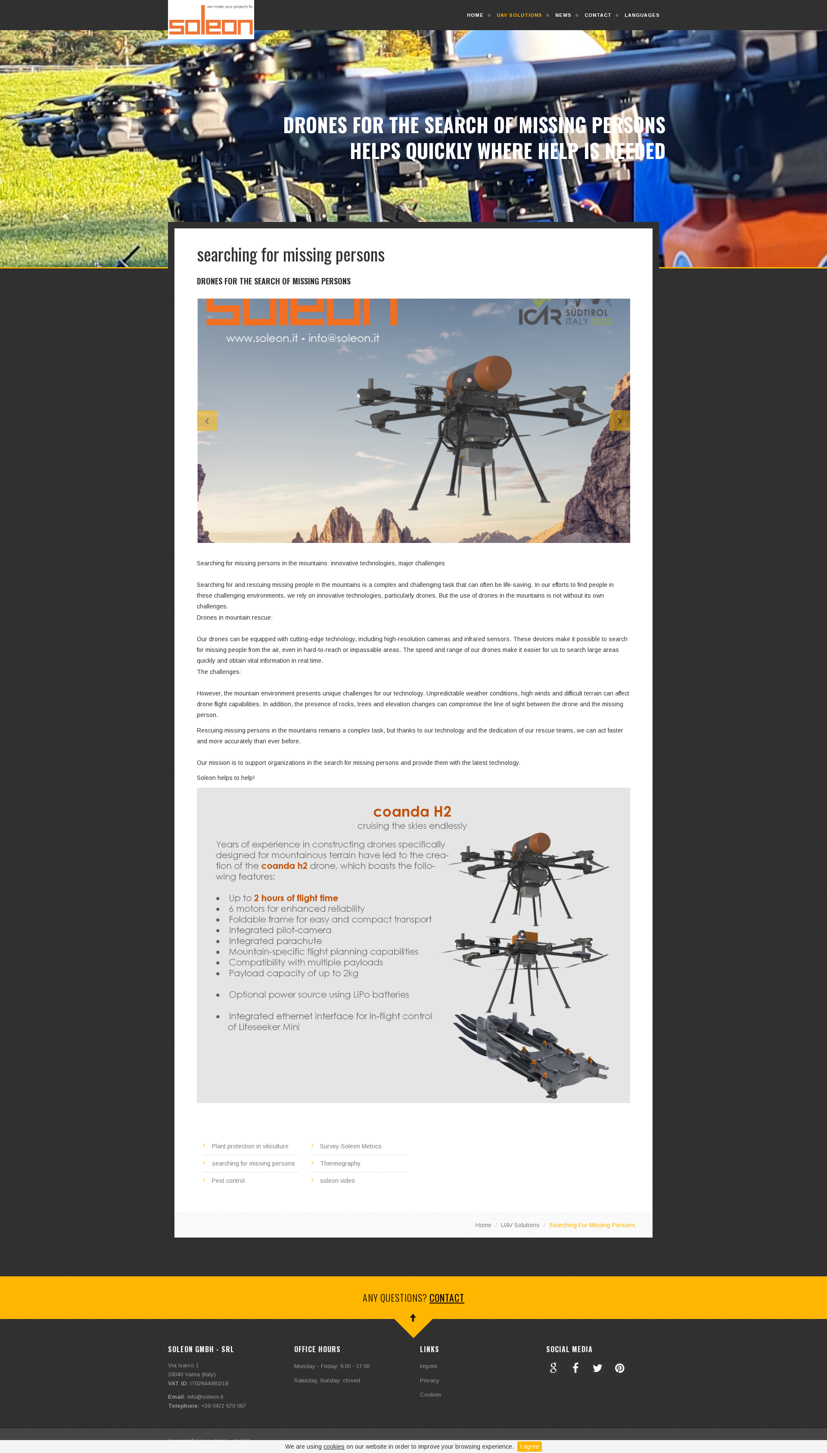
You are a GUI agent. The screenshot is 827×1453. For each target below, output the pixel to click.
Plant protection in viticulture (250, 1146)
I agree (529, 1446)
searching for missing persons (253, 1163)
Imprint (428, 1366)
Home (475, 15)
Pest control (228, 1180)
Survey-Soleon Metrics (351, 1146)
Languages (642, 15)
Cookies (430, 1394)
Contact (598, 15)
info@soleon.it (205, 1397)
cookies (334, 1446)
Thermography (340, 1163)
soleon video (337, 1180)
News (563, 15)
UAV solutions (519, 15)
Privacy (429, 1380)
